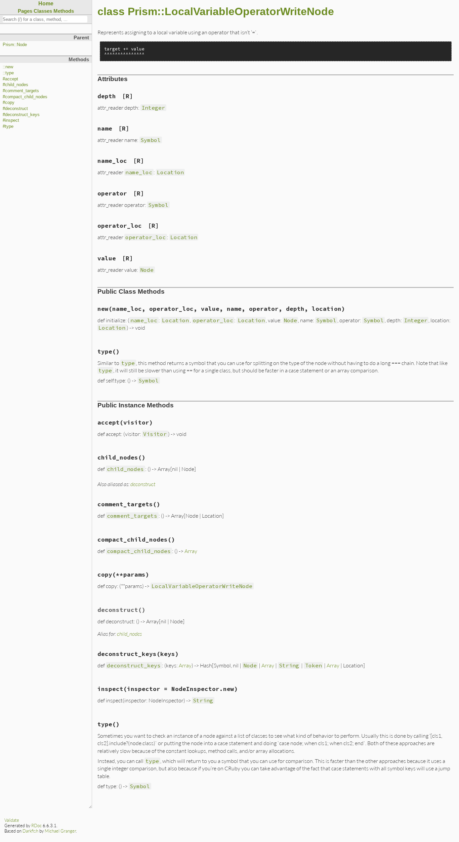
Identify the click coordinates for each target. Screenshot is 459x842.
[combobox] (45, 19)
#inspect (11, 120)
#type (8, 126)
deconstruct (142, 484)
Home (45, 3)
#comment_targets (21, 90)
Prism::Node (15, 44)
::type (8, 73)
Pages (25, 11)
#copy (8, 102)
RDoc (36, 825)
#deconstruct (15, 108)
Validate (11, 820)
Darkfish (30, 831)
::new (8, 67)
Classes (43, 11)
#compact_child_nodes (25, 97)
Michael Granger (60, 831)
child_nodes (129, 633)
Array (190, 551)
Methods (63, 11)
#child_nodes (15, 84)
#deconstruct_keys (21, 114)
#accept (10, 79)
